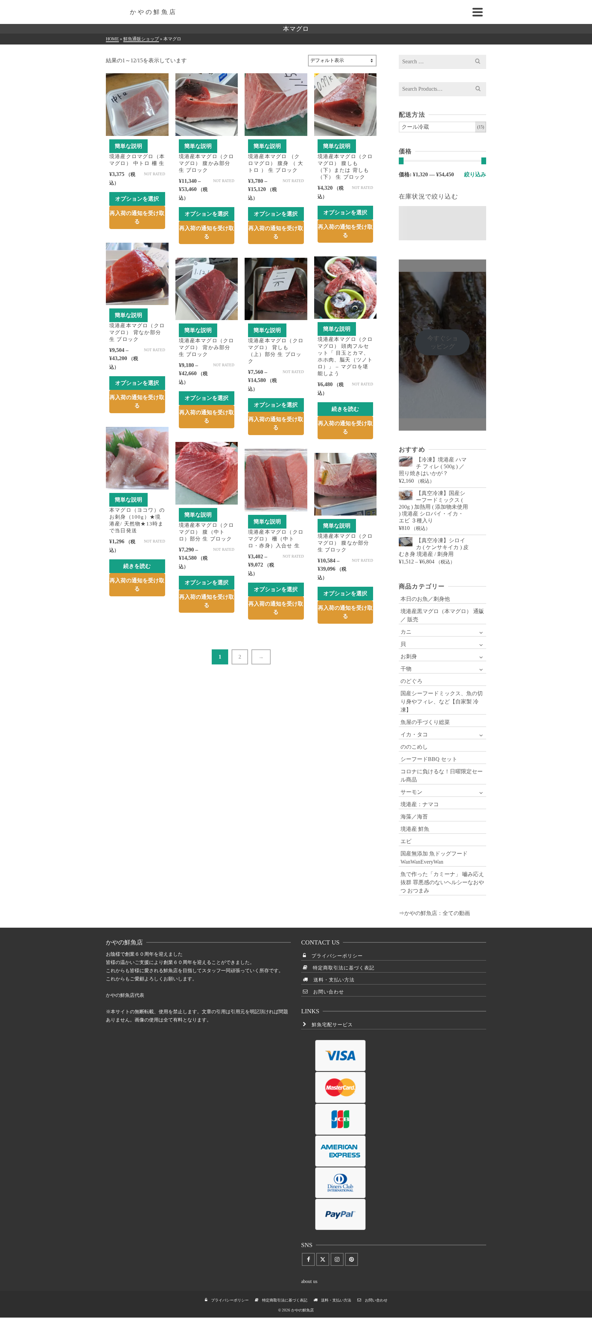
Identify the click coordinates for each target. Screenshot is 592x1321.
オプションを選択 (137, 199)
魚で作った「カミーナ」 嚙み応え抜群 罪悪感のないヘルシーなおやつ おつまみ (442, 882)
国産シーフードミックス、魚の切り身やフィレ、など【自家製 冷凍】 (441, 701)
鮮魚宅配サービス (330, 1024)
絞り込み (475, 174)
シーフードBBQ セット (428, 759)
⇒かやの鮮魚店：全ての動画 (434, 913)
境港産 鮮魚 (414, 829)
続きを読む (345, 409)
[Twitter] (322, 1259)
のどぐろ (411, 681)
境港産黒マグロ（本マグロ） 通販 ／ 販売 (442, 615)
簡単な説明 (128, 146)
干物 (405, 669)
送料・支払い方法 (331, 979)
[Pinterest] (351, 1259)
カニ (405, 632)
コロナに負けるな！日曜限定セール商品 (441, 776)
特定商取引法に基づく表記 (341, 967)
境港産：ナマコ (419, 804)
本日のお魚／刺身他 (425, 599)
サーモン (411, 792)
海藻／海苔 (414, 817)
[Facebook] (308, 1259)
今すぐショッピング (442, 342)
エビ (405, 841)
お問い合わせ (326, 991)
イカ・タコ (414, 734)
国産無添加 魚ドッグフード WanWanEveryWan (434, 858)
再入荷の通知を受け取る (137, 217)
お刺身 (408, 656)
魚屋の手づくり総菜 (425, 722)
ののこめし (414, 747)
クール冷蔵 (415, 127)
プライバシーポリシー (334, 955)
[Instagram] (337, 1259)
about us (309, 1281)
